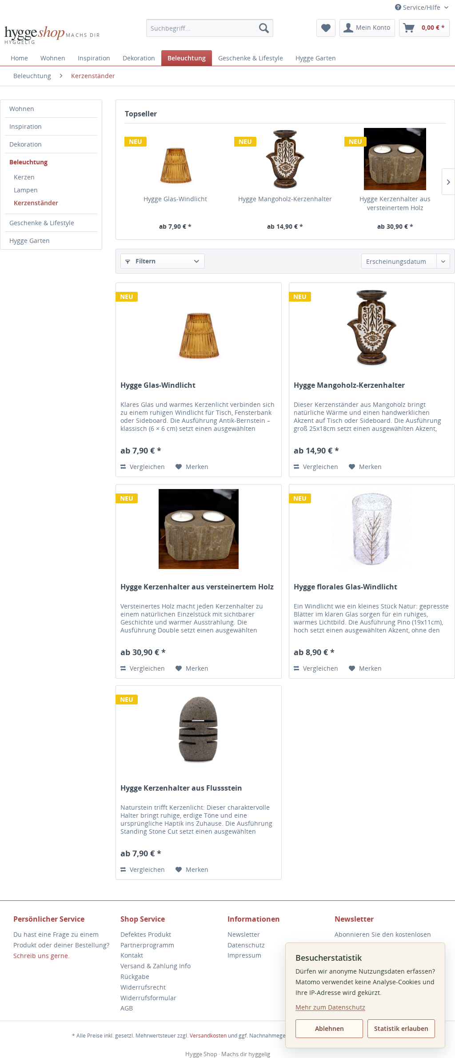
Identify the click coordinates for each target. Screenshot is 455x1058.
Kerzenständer (36, 203)
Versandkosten (208, 1035)
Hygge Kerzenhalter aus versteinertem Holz (395, 203)
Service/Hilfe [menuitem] (421, 7)
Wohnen (21, 108)
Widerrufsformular (148, 998)
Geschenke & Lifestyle (41, 223)
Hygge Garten (29, 240)
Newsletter (244, 934)
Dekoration (25, 144)
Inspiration (25, 126)
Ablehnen (329, 1028)
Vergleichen (146, 466)
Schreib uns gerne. (41, 955)
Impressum (244, 955)
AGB (126, 1008)
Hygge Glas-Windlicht (175, 199)
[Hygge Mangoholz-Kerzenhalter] (285, 159)
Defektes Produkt (145, 934)
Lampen (26, 190)
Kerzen (24, 177)
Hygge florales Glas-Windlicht (345, 587)
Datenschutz (246, 945)
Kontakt (131, 955)
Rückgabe (134, 976)
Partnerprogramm (147, 945)
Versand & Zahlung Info (155, 966)
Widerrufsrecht (143, 987)
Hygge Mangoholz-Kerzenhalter (285, 199)
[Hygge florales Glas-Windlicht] (372, 529)
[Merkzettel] (325, 28)
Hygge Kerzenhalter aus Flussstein (181, 788)
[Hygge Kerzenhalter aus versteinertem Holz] (395, 159)
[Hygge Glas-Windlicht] (175, 159)
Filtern (145, 261)
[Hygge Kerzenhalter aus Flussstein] (198, 730)
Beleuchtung (28, 162)
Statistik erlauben (401, 1028)
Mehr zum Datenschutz (330, 1007)
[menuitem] (210, 28)
